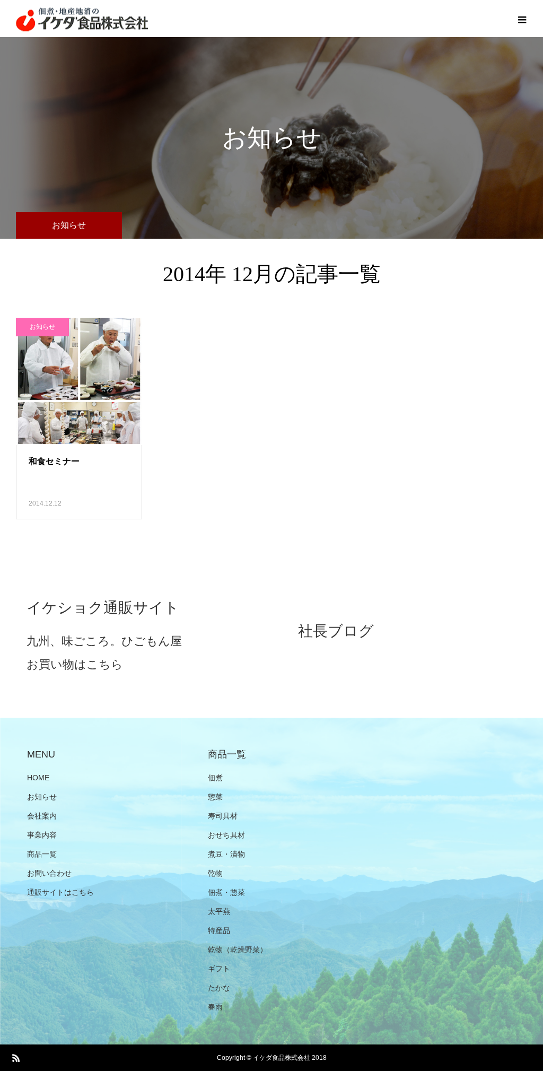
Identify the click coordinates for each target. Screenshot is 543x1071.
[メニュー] (522, 18)
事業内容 (42, 835)
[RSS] (16, 1057)
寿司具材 (223, 816)
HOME (38, 777)
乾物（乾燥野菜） (237, 949)
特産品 (219, 930)
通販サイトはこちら (60, 892)
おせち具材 (226, 835)
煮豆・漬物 (226, 854)
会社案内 (42, 816)
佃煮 (215, 777)
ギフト (219, 968)
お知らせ (42, 326)
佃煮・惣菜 (226, 892)
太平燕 (219, 911)
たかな (219, 987)
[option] (136, 633)
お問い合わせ (49, 873)
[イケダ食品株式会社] (82, 19)
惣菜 (215, 797)
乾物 (215, 873)
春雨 (215, 1007)
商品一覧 (42, 854)
